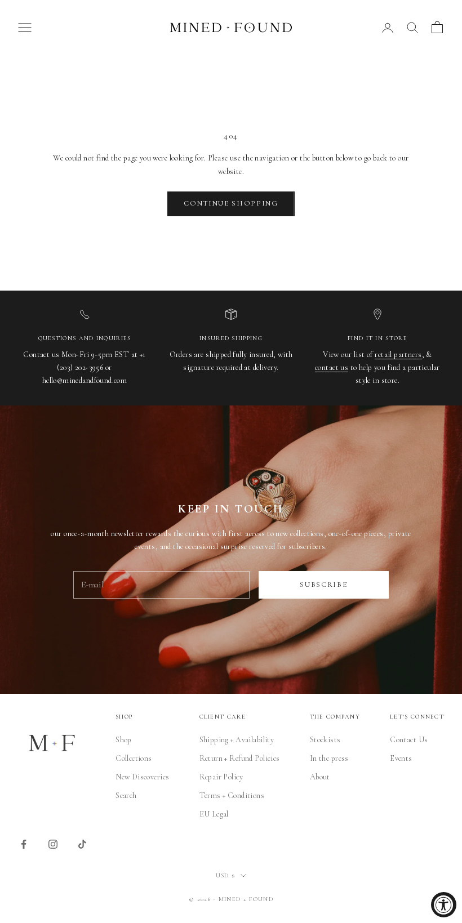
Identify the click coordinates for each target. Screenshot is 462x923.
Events (401, 758)
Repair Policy (221, 777)
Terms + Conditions (232, 795)
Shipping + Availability (236, 739)
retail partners (398, 354)
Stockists (325, 739)
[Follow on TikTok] (82, 844)
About (320, 777)
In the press (329, 758)
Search (126, 795)
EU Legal (214, 814)
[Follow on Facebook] (23, 844)
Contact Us (409, 739)
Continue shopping (231, 203)
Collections (133, 758)
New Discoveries (142, 777)
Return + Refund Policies (239, 758)
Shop (123, 739)
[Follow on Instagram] (53, 844)
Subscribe (323, 584)
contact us (331, 367)
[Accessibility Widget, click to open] (443, 904)
